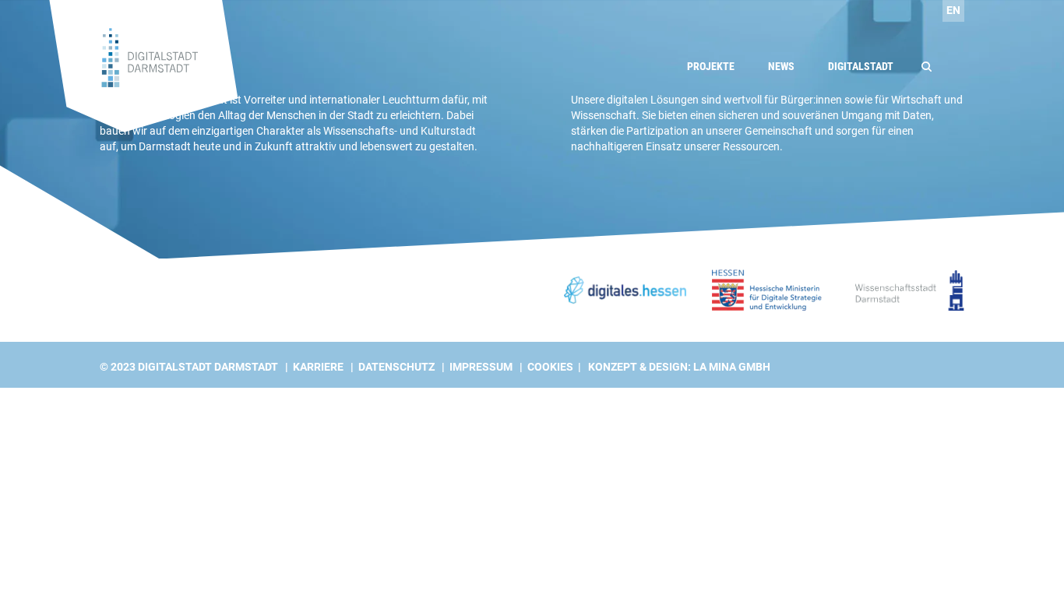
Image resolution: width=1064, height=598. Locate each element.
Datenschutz (396, 366)
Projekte (711, 66)
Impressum (481, 366)
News (781, 66)
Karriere (318, 366)
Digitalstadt (860, 66)
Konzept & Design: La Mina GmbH (679, 367)
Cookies (550, 366)
